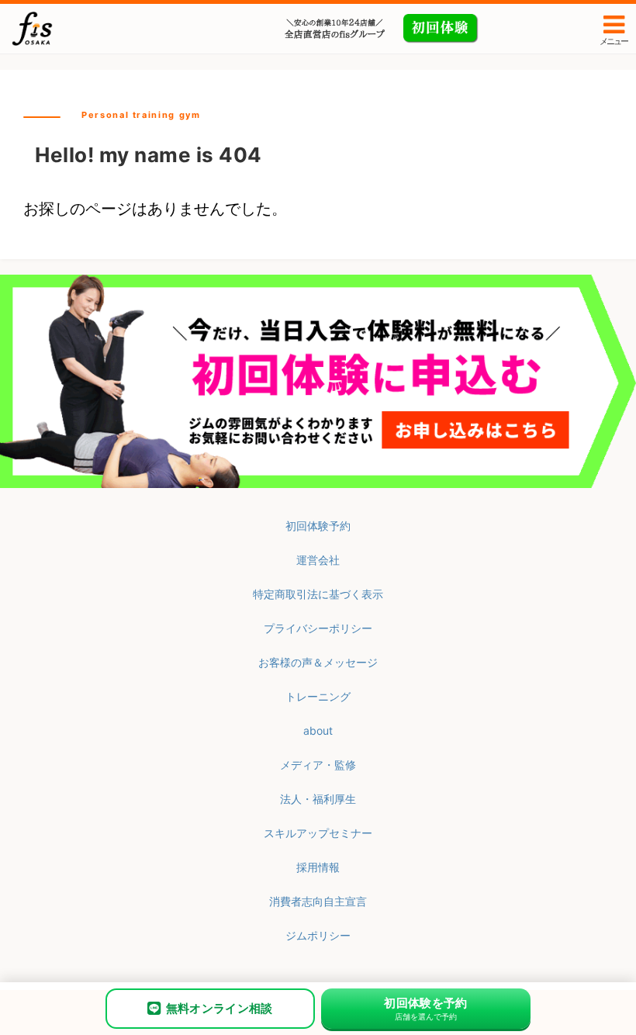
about (318, 730)
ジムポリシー (318, 935)
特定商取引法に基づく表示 (318, 594)
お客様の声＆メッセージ (318, 662)
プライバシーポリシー (318, 628)
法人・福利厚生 (318, 798)
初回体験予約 (318, 525)
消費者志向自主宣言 (318, 901)
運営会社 (318, 559)
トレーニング (318, 696)
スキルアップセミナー (318, 832)
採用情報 (318, 867)
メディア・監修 (318, 764)
